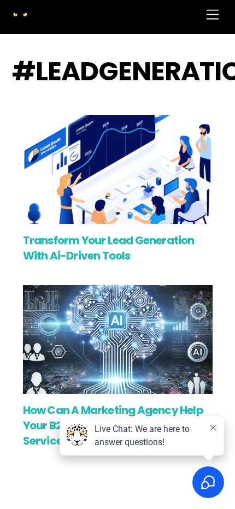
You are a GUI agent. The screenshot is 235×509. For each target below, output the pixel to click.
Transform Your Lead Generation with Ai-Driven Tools (109, 248)
